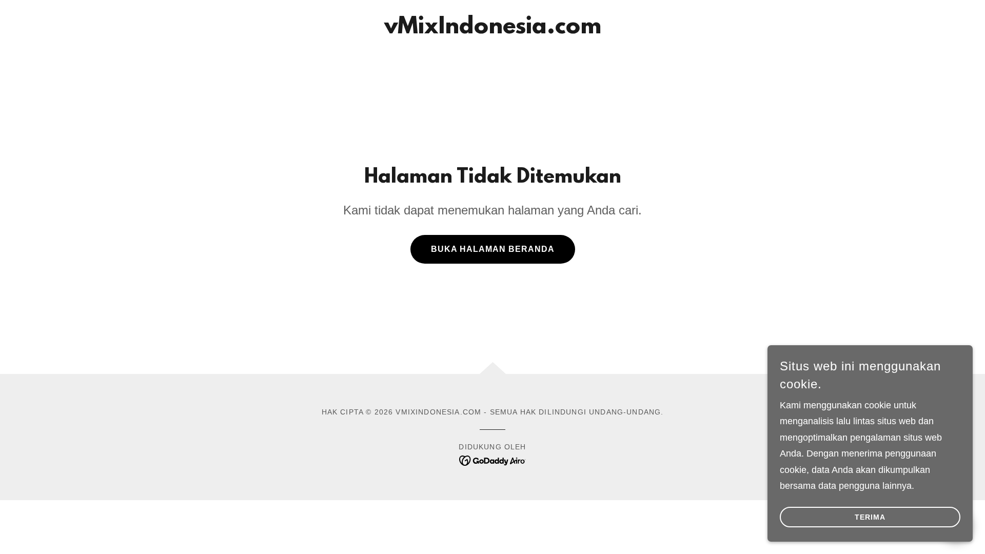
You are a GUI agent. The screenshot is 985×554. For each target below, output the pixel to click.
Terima (870, 517)
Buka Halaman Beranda (493, 249)
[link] (492, 30)
